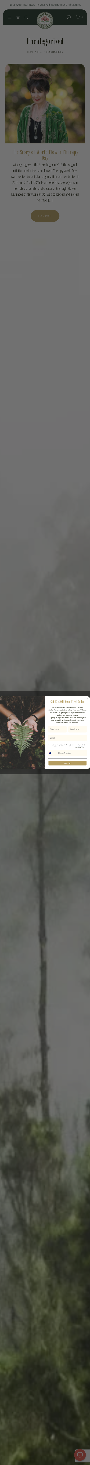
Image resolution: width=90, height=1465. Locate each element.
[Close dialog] (87, 698)
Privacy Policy (78, 746)
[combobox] (52, 753)
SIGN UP (67, 763)
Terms (83, 746)
